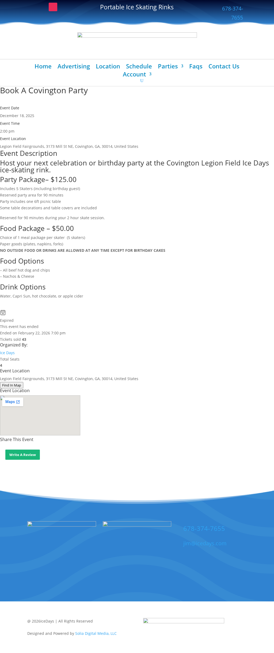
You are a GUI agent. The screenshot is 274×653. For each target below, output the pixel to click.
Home (43, 67)
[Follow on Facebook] (31, 7)
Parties (168, 67)
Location (108, 67)
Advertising (74, 67)
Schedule (139, 67)
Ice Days (7, 352)
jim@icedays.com (205, 543)
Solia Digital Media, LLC (96, 633)
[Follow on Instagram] (53, 7)
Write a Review (22, 454)
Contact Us (223, 67)
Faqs (196, 67)
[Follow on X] (42, 7)
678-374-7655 (232, 13)
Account (134, 75)
